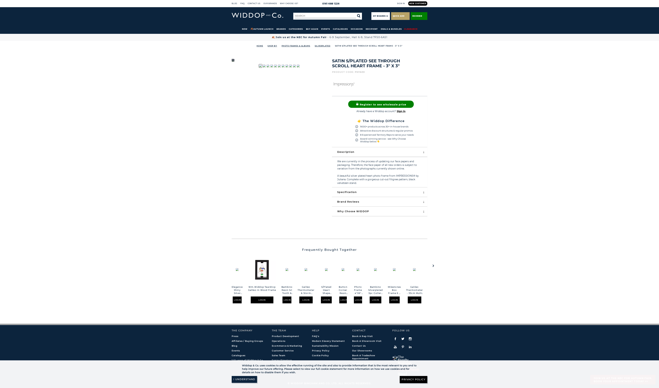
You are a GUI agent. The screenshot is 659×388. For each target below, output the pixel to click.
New (244, 29)
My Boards (379, 16)
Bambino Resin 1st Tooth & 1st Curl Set (286, 290)
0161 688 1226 (331, 4)
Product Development (285, 336)
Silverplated (322, 46)
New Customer (417, 3)
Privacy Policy (321, 350)
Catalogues (340, 29)
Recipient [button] (372, 29)
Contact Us (254, 3)
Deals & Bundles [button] (391, 29)
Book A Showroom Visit (366, 341)
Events (325, 29)
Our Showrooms (362, 350)
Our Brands (270, 3)
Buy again (312, 29)
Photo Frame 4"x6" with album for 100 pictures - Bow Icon (358, 290)
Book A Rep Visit (362, 336)
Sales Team (278, 355)
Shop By (272, 46)
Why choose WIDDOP (353, 211)
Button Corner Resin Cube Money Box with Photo (343, 290)
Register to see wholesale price (382, 104)
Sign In (401, 3)
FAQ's (315, 336)
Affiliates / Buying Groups (247, 341)
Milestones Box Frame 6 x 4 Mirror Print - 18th (394, 290)
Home (260, 46)
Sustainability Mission (325, 346)
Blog (234, 3)
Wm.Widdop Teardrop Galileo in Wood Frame (262, 288)
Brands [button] (281, 29)
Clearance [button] (411, 29)
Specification (347, 192)
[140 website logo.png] (257, 15)
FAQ (242, 3)
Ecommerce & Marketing (287, 346)
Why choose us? (289, 3)
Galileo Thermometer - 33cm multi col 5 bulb (414, 290)
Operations (278, 341)
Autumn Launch (263, 29)
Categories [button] (296, 29)
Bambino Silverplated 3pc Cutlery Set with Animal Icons (375, 290)
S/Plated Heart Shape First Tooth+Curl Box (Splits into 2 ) (326, 290)
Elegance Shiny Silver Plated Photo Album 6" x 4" (237, 290)
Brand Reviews (348, 201)
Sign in (401, 111)
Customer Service (283, 350)
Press (235, 336)
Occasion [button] (357, 29)
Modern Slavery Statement (328, 341)
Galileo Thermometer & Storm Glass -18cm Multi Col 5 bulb (306, 290)
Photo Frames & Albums (296, 46)
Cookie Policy (320, 355)
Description (345, 151)
